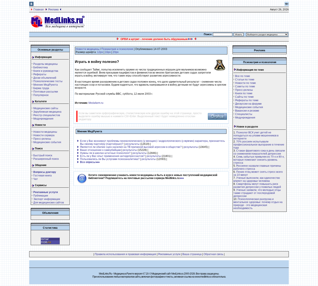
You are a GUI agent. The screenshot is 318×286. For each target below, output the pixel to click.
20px (116, 52)
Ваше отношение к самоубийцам (100, 150)
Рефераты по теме (247, 100)
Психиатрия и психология (117, 49)
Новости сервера (44, 135)
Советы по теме (245, 86)
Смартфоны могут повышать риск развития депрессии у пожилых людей (257, 185)
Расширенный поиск (46, 158)
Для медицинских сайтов (48, 202)
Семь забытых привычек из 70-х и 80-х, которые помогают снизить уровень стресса (258, 159)
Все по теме (242, 76)
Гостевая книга (42, 175)
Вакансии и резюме (247, 110)
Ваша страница (192, 254)
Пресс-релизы (42, 138)
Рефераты (39, 74)
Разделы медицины (45, 64)
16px (108, 52)
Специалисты (243, 114)
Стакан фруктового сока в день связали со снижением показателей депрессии (259, 152)
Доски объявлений (44, 77)
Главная (39, 9)
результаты (132, 143)
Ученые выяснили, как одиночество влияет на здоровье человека (256, 179)
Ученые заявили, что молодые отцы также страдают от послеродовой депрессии (257, 193)
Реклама (53, 9)
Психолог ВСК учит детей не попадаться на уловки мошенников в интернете (255, 135)
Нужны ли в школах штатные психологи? (105, 153)
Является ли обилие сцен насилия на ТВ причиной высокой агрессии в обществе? (131, 147)
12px (100, 52)
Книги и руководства (45, 70)
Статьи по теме (244, 79)
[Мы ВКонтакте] (31, 5)
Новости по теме (245, 83)
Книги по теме (243, 93)
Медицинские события (47, 142)
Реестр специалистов (46, 115)
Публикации (40, 195)
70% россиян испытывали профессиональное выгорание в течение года (258, 144)
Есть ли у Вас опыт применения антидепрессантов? (112, 156)
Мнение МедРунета (45, 84)
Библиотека (40, 67)
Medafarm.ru (95, 102)
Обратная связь (213, 254)
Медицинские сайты (45, 108)
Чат (35, 179)
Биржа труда (41, 88)
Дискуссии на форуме (248, 103)
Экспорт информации (46, 199)
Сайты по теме (244, 96)
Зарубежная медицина (47, 111)
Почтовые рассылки (45, 91)
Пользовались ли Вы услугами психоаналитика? (110, 159)
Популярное (41, 95)
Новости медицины (45, 131)
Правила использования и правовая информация (125, 254)
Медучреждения (43, 118)
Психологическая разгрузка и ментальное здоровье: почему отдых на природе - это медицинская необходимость (258, 204)
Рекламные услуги (169, 254)
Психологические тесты (48, 81)
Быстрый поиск (42, 155)
